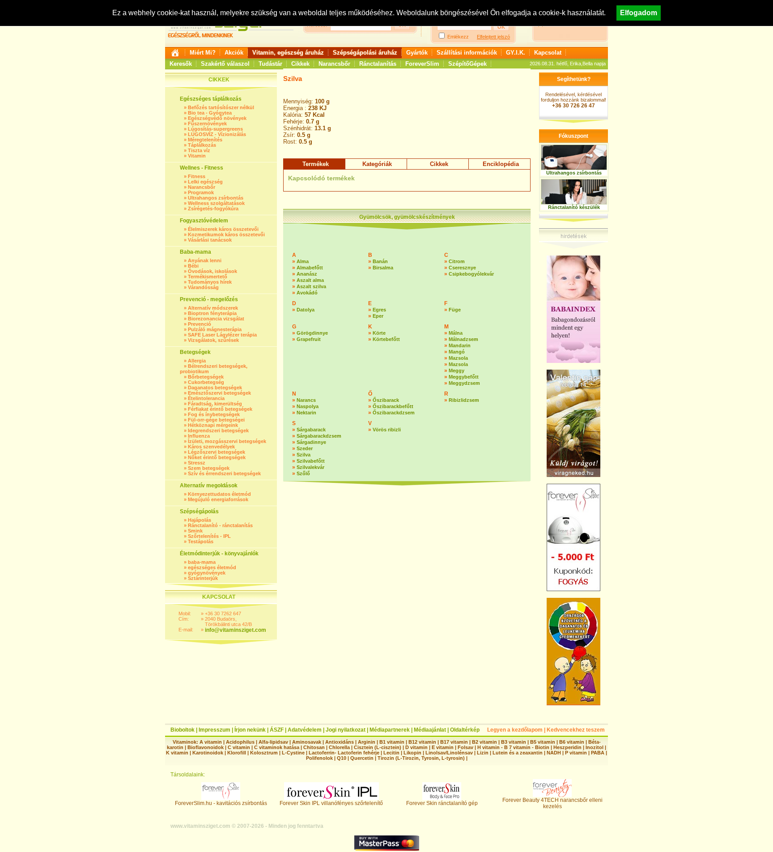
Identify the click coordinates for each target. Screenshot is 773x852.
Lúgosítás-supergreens (215, 129)
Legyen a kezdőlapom (515, 730)
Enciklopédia (501, 164)
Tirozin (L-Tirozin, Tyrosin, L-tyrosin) (421, 758)
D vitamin (416, 747)
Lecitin (391, 752)
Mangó (457, 351)
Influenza (199, 436)
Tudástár (270, 63)
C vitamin (239, 747)
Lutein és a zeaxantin (518, 752)
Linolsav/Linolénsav (449, 752)
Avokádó (307, 292)
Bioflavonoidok (205, 747)
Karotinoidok (207, 752)
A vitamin (211, 742)
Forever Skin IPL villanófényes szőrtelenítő (331, 803)
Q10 (341, 758)
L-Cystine (293, 752)
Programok (201, 192)
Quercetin (362, 758)
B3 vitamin (513, 742)
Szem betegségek (208, 468)
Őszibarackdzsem (394, 412)
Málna (456, 333)
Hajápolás (199, 520)
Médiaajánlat (430, 730)
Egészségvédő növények (217, 118)
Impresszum (214, 730)
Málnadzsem (463, 339)
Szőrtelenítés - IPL (209, 536)
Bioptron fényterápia (212, 313)
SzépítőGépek (467, 63)
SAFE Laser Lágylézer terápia (222, 334)
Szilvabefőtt (311, 461)
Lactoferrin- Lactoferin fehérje (344, 752)
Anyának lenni (204, 260)
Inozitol (594, 747)
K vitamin (177, 752)
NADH (554, 752)
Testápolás (200, 541)
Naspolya (308, 406)
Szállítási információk (467, 52)
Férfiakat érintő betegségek (220, 409)
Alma (303, 261)
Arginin (366, 742)
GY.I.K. (515, 52)
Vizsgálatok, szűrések (213, 340)
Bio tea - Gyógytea (210, 112)
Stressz (196, 462)
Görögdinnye (312, 333)
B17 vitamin (454, 742)
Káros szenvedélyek (211, 446)
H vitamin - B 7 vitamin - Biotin (513, 747)
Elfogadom (638, 13)
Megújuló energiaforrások (218, 499)
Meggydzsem (464, 383)
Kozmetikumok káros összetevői (226, 234)
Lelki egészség (205, 181)
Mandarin (460, 345)
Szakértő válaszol (225, 63)
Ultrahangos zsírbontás (215, 197)
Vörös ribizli (387, 429)
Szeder (305, 448)
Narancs (306, 400)
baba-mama (202, 562)
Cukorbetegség (206, 382)
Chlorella (339, 747)
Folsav (465, 747)
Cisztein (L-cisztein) (377, 747)
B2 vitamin (484, 742)
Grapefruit (309, 339)
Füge (455, 309)
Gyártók (417, 52)
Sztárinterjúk (203, 578)
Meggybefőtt (464, 376)
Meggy (456, 370)
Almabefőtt (310, 267)
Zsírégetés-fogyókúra (213, 208)
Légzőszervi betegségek (216, 452)
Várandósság (203, 287)
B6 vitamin (571, 742)
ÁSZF (277, 730)
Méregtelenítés (205, 139)
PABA (598, 752)
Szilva (303, 454)
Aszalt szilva (311, 286)
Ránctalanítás (377, 63)
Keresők (181, 63)
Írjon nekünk (250, 730)
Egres (379, 309)
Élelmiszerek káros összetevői (223, 229)
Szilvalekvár (310, 467)
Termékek (315, 164)
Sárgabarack (311, 429)
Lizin (482, 752)
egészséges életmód (212, 567)
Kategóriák (377, 164)
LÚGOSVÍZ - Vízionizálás (217, 134)
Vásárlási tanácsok (210, 240)
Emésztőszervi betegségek (219, 393)
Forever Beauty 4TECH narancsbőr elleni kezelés (552, 803)
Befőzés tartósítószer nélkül (221, 107)
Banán (380, 261)
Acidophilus (240, 742)
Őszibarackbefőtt (393, 406)
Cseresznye (462, 267)
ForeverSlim (422, 63)
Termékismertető (207, 276)
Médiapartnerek (390, 730)
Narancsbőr (334, 63)
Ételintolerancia (206, 398)
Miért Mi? (203, 52)
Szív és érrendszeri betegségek (224, 473)
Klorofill (236, 752)
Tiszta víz (199, 150)
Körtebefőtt (386, 339)
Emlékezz (458, 36)
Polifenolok (319, 758)
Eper (378, 316)
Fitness (196, 176)
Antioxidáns (339, 742)
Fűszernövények (207, 123)
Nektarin (306, 412)
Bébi (193, 265)
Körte (379, 333)
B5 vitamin (542, 742)
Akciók (234, 52)
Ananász (307, 274)
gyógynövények (206, 572)
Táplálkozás (202, 145)
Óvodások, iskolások (212, 271)
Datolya (305, 309)
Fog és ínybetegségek (214, 414)
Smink (195, 530)
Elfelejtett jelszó (493, 36)
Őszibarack (386, 400)
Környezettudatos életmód (219, 494)
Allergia (197, 360)
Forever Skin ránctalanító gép (442, 803)
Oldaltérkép (465, 730)
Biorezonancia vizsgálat (216, 318)
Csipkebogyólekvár (471, 274)
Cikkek (300, 63)
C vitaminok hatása (276, 747)
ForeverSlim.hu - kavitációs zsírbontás (221, 803)
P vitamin (576, 752)
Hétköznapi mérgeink (213, 425)
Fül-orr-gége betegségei (216, 419)
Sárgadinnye (311, 442)
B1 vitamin (391, 742)
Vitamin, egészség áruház (288, 52)
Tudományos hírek (210, 282)
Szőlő (303, 473)
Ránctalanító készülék (574, 207)
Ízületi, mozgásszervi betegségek (227, 441)
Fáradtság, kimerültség (215, 403)
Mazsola (458, 358)
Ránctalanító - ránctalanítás (220, 525)
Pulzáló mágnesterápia (215, 329)
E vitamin (443, 747)
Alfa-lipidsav (273, 742)
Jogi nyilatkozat (345, 730)
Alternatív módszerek (213, 308)
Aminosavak (306, 742)
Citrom (457, 261)
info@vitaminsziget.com (235, 630)
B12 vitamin (422, 742)
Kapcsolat (547, 52)
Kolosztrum (264, 752)
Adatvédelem (305, 730)
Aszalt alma (310, 280)
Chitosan (314, 747)
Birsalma (383, 267)
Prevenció (199, 324)
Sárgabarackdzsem (319, 436)
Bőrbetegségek (206, 376)
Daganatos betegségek (215, 387)
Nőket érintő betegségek (217, 457)
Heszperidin (568, 747)
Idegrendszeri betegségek (218, 430)
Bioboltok (182, 730)
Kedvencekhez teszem (576, 730)
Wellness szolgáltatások (216, 203)
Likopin (412, 752)
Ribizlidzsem (464, 400)
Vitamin (197, 155)
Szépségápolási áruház (365, 52)
